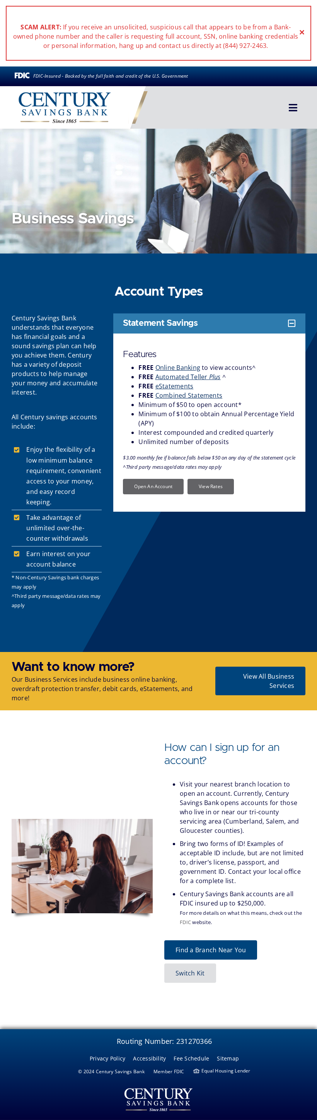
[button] (209, 323)
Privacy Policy (107, 1058)
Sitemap (228, 1058)
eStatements (174, 386)
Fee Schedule (191, 1058)
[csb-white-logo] (158, 1086)
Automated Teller (188, 377)
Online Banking (177, 367)
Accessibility (149, 1058)
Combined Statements (189, 395)
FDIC (185, 922)
